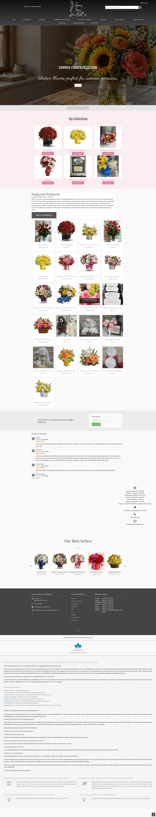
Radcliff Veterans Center (33, 792)
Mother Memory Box (112, 348)
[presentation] (31, 574)
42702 (40, 806)
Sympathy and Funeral (78, 188)
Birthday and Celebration (78, 159)
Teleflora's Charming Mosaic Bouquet (66, 284)
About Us (73, 606)
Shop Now (48, 161)
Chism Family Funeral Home (104, 796)
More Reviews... (36, 486)
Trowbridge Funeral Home (119, 794)
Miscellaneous (138, 19)
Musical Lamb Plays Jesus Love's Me (89, 348)
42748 (61, 806)
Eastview (103, 806)
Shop (14, 19)
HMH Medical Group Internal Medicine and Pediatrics (46, 790)
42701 (35, 806)
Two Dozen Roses (113, 253)
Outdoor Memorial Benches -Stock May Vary (113, 316)
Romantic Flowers (9, 703)
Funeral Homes (75, 625)
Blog (72, 620)
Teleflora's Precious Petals (89, 379)
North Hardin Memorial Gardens (118, 790)
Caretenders (45, 792)
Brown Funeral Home (103, 794)
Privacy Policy (74, 612)
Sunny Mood (43, 284)
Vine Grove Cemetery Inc (136, 790)
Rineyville (128, 806)
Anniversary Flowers (10, 700)
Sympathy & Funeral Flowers (12, 709)
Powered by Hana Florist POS (78, 661)
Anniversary (48, 159)
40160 (27, 806)
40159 (22, 806)
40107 (18, 806)
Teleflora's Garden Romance (43, 316)
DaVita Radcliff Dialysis (23, 790)
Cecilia (99, 806)
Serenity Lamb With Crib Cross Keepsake (43, 379)
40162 (31, 806)
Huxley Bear (66, 348)
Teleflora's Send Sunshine (89, 253)
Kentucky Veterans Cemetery (100, 790)
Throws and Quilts (108, 188)
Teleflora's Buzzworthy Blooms (66, 379)
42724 (48, 806)
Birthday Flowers (9, 698)
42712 (44, 806)
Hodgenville (116, 806)
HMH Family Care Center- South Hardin (34, 794)
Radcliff (123, 806)
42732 (53, 806)
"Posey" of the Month (108, 159)
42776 (66, 806)
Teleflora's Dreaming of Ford (66, 316)
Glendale (109, 806)
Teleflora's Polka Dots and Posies (89, 284)
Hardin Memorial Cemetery (111, 792)
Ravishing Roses (66, 253)
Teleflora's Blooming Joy (43, 348)
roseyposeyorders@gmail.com (42, 615)
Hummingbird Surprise (113, 284)
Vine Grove (140, 806)
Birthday (42, 19)
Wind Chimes (119, 19)
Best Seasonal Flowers (90, 316)
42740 (57, 806)
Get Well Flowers (9, 711)
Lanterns (103, 19)
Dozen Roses (43, 253)
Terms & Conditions (76, 609)
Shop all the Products (44, 223)
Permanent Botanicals (62, 19)
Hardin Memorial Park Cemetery (129, 792)
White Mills (147, 806)
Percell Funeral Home (134, 794)
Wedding (62, 23)
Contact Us (74, 614)
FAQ (72, 617)
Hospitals (73, 623)
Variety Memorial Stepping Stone (113, 379)
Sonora (134, 806)
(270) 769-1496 (36, 6)
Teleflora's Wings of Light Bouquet (43, 411)
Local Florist (74, 628)
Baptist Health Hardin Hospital (55, 794)
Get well (48, 188)
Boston (94, 806)
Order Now (78, 92)
